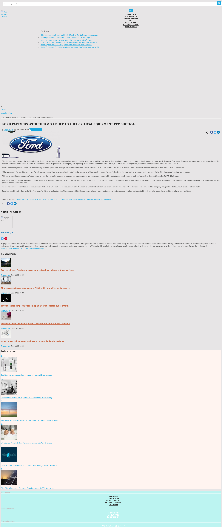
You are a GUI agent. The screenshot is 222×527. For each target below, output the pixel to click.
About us (113, 496)
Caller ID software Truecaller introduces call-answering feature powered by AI (70, 47)
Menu (131, 10)
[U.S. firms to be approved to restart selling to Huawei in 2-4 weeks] (6, 266)
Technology (131, 27)
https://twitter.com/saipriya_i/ (35, 248)
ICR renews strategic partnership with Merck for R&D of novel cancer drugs (69, 35)
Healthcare (130, 23)
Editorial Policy (113, 503)
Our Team (113, 505)
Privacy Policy (113, 501)
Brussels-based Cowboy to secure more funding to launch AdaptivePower (38, 270)
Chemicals (131, 14)
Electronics (131, 16)
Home (3, 109)
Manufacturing (131, 25)
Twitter (114, 515)
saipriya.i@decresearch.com (12, 248)
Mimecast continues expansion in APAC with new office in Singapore (35, 288)
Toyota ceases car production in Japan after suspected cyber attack (34, 306)
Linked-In (114, 517)
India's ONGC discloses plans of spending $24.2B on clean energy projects (69, 42)
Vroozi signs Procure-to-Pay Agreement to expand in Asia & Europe (66, 44)
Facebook (114, 513)
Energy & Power (130, 18)
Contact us (113, 498)
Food (130, 21)
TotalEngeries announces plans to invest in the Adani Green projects (66, 37)
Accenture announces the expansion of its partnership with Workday (66, 40)
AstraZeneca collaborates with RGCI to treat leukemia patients (32, 341)
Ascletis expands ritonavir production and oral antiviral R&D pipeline (35, 323)
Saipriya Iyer (8, 129)
